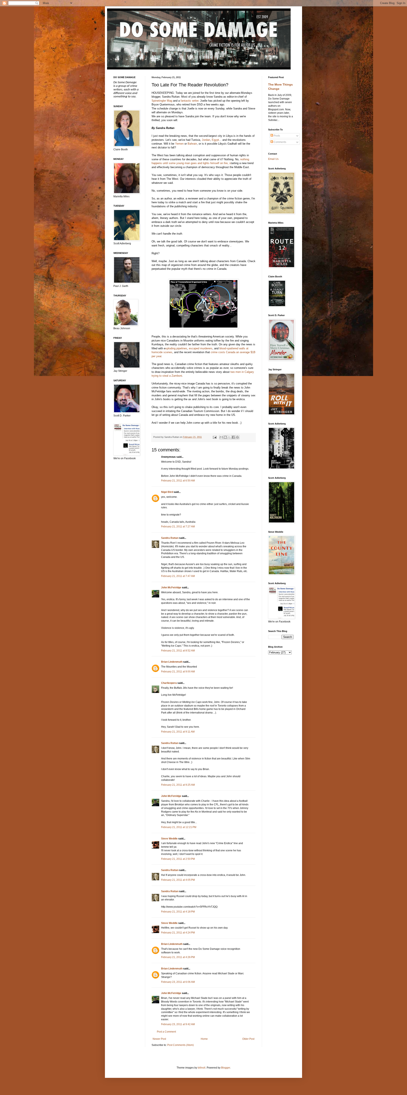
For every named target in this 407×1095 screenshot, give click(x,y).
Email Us (273, 159)
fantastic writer (189, 100)
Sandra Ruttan (169, 537)
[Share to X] (229, 437)
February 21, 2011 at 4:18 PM (178, 911)
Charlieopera (169, 683)
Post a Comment (166, 1031)
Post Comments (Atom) (180, 1045)
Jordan (206, 139)
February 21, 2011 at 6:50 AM (178, 480)
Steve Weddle (169, 838)
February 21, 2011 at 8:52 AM (178, 650)
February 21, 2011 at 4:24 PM (178, 932)
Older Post (248, 1038)
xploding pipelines (176, 348)
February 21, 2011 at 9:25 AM (178, 784)
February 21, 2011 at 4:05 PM (178, 879)
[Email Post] (214, 437)
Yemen (179, 143)
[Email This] (221, 437)
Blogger (225, 1067)
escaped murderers (200, 348)
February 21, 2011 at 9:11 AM (178, 731)
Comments (279, 142)
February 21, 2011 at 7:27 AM (178, 526)
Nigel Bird (167, 492)
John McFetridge (171, 587)
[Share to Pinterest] (237, 437)
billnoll (201, 1067)
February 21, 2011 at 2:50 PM (178, 858)
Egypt (215, 139)
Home (204, 1038)
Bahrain (192, 143)
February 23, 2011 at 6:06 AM (178, 981)
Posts (276, 135)
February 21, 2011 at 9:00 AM (178, 671)
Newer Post (159, 1038)
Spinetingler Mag (162, 100)
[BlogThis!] (225, 437)
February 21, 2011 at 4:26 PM (178, 957)
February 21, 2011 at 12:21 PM (178, 827)
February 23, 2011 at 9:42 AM (178, 1024)
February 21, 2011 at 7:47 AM (178, 576)
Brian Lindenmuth (172, 661)
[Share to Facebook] (233, 437)
